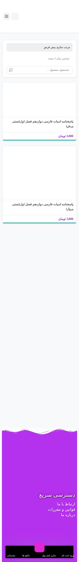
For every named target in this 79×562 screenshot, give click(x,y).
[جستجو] (11, 70)
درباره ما (68, 515)
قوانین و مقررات (61, 509)
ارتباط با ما (66, 504)
